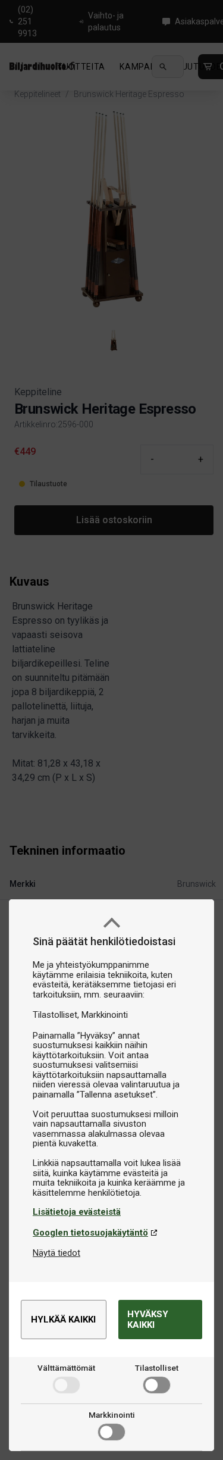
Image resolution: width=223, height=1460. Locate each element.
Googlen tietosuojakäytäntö (90, 1232)
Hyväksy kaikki (147, 1319)
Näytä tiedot (56, 1253)
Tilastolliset (156, 1368)
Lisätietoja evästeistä (77, 1211)
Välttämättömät (66, 1368)
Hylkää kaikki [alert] (63, 1319)
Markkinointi (112, 1415)
